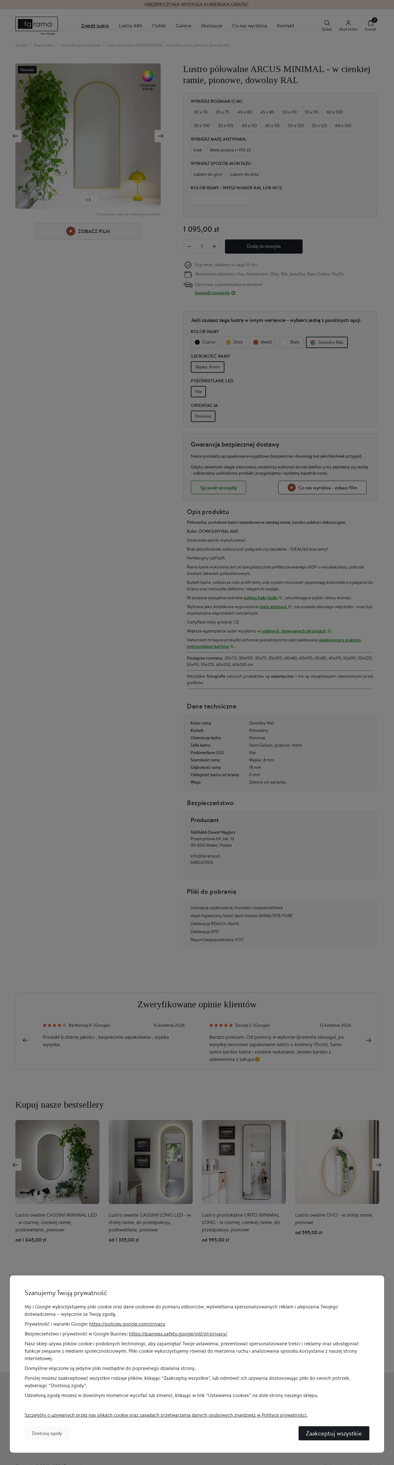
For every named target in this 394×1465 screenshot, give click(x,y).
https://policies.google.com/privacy (127, 1324)
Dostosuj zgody (47, 1433)
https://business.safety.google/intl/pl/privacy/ (178, 1334)
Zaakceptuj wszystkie (334, 1433)
